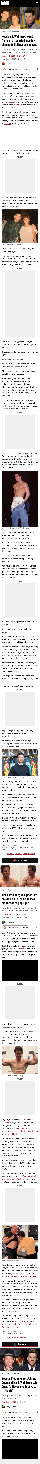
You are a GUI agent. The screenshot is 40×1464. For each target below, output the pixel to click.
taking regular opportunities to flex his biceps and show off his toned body (20, 1131)
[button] (37, 69)
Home (4, 32)
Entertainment (13, 32)
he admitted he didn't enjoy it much (20, 1276)
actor (21, 949)
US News (10, 854)
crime (27, 153)
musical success (9, 102)
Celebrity (18, 854)
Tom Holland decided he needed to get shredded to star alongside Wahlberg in (20, 1324)
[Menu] (37, 3)
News (10, 890)
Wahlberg (18, 104)
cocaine (7, 123)
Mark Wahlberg (29, 854)
